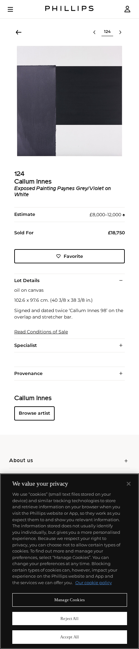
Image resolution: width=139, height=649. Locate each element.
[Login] (127, 9)
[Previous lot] (94, 32)
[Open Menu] (15, 9)
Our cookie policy (93, 582)
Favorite (73, 256)
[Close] (129, 484)
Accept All (69, 636)
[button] (69, 101)
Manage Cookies (69, 599)
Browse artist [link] (34, 413)
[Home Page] (69, 9)
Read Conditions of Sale (41, 332)
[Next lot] (120, 32)
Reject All (69, 618)
